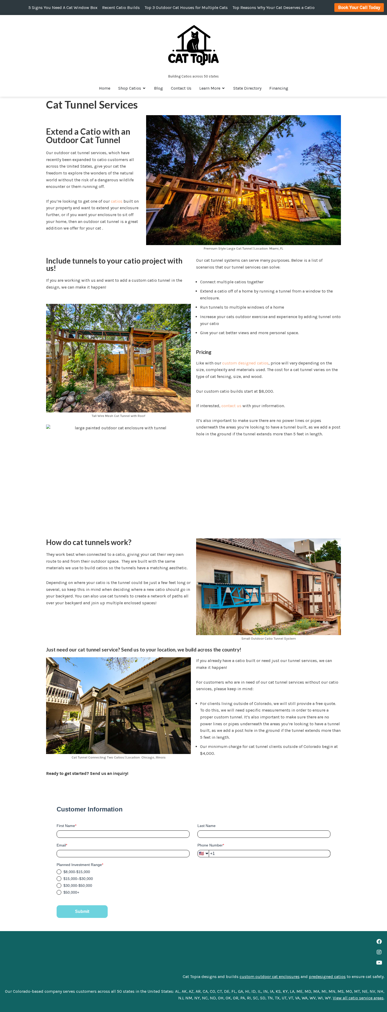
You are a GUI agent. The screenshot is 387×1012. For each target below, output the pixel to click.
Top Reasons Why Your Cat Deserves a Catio (273, 7)
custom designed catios (245, 363)
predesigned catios (327, 976)
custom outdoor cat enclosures (270, 976)
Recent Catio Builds (121, 7)
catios (116, 201)
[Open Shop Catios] (144, 88)
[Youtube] (379, 962)
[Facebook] (379, 941)
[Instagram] (379, 952)
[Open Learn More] (223, 88)
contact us (231, 405)
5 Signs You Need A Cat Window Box (62, 7)
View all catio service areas (358, 997)
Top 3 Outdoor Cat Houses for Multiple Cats (186, 7)
